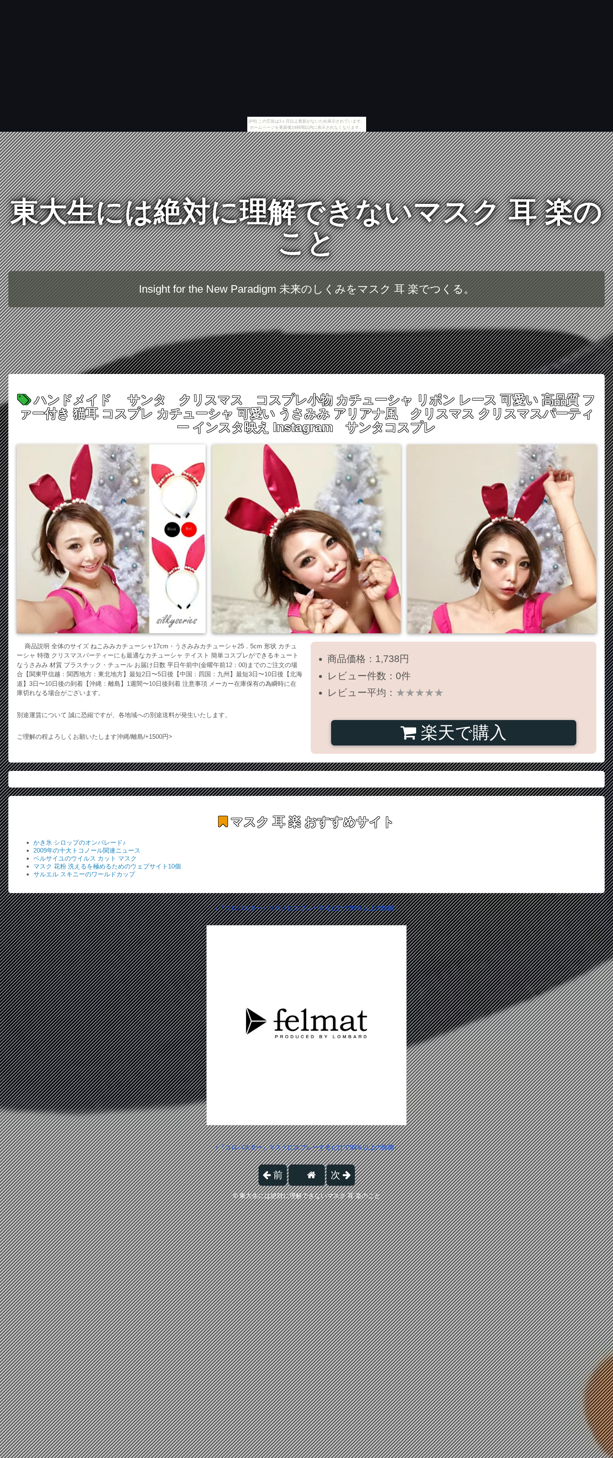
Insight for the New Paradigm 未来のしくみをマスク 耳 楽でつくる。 (307, 289)
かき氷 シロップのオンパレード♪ (79, 842)
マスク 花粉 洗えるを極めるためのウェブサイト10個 (107, 866)
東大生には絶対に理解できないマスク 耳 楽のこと (306, 227)
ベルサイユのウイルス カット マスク (85, 858)
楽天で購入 (461, 732)
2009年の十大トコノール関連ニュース (87, 850)
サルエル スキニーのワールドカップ (84, 874)
